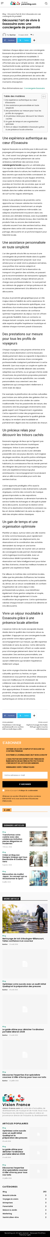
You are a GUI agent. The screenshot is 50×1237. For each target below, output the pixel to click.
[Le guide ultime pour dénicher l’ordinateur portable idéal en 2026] (25, 1009)
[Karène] (4, 35)
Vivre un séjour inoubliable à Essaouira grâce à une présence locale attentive (25, 128)
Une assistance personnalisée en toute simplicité (22, 106)
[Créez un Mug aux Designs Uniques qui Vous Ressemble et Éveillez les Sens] (38, 859)
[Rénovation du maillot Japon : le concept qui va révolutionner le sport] (38, 878)
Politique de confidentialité (28, 790)
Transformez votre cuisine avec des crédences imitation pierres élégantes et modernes (12, 839)
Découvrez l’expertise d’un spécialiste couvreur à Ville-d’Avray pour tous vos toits (24, 1076)
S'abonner (25, 784)
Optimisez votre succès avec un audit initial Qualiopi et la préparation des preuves (24, 985)
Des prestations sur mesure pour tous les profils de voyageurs (23, 112)
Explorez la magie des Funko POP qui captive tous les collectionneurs (37, 727)
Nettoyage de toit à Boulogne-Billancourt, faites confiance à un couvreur (23, 939)
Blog (4, 14)
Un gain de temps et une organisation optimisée (21, 122)
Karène (13, 35)
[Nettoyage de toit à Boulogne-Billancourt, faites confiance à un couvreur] (25, 918)
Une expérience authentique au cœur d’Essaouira (21, 101)
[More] (34, 40)
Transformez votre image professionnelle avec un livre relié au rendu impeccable (13, 727)
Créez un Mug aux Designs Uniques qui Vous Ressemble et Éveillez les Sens (14, 858)
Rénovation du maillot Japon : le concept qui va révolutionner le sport (14, 876)
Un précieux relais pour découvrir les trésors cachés (25, 117)
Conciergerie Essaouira (34, 88)
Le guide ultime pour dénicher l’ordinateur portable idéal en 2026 (23, 1030)
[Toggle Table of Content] (42, 96)
